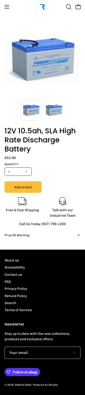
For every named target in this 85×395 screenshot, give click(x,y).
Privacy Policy (16, 289)
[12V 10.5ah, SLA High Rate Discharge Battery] (31, 110)
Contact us (13, 275)
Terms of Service (18, 310)
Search (10, 303)
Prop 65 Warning (17, 235)
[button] (68, 7)
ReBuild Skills (23, 384)
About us (12, 260)
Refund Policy (16, 296)
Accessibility (15, 267)
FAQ (8, 282)
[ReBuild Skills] (42, 6)
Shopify (53, 384)
